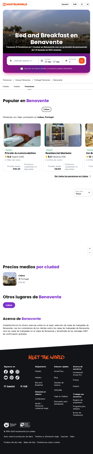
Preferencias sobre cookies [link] (48, 442)
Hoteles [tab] (17, 86)
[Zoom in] (90, 248)
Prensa (76, 380)
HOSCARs (58, 390)
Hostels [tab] (6, 86)
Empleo (76, 386)
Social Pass (58, 371)
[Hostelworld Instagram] (17, 372)
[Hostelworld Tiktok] (17, 378)
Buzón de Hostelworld (78, 414)
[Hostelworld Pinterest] (12, 378)
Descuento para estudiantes (60, 402)
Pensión (9, 150)
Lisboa (9, 305)
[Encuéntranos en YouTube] (6, 378)
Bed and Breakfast (39, 384)
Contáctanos (40, 399)
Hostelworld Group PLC (78, 373)
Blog (56, 377)
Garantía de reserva (59, 384)
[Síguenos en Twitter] (12, 372)
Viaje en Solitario (61, 396)
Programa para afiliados (79, 407)
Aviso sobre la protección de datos (18, 436)
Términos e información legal (47, 436)
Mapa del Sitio (29, 442)
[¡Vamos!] (82, 61)
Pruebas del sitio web (13, 442)
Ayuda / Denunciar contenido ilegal (41, 405)
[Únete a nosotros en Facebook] (6, 372)
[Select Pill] (81, 4)
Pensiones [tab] (29, 86)
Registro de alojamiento (78, 401)
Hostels (38, 371)
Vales (72, 436)
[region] (46, 222)
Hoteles (38, 377)
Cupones (64, 436)
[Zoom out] (90, 252)
